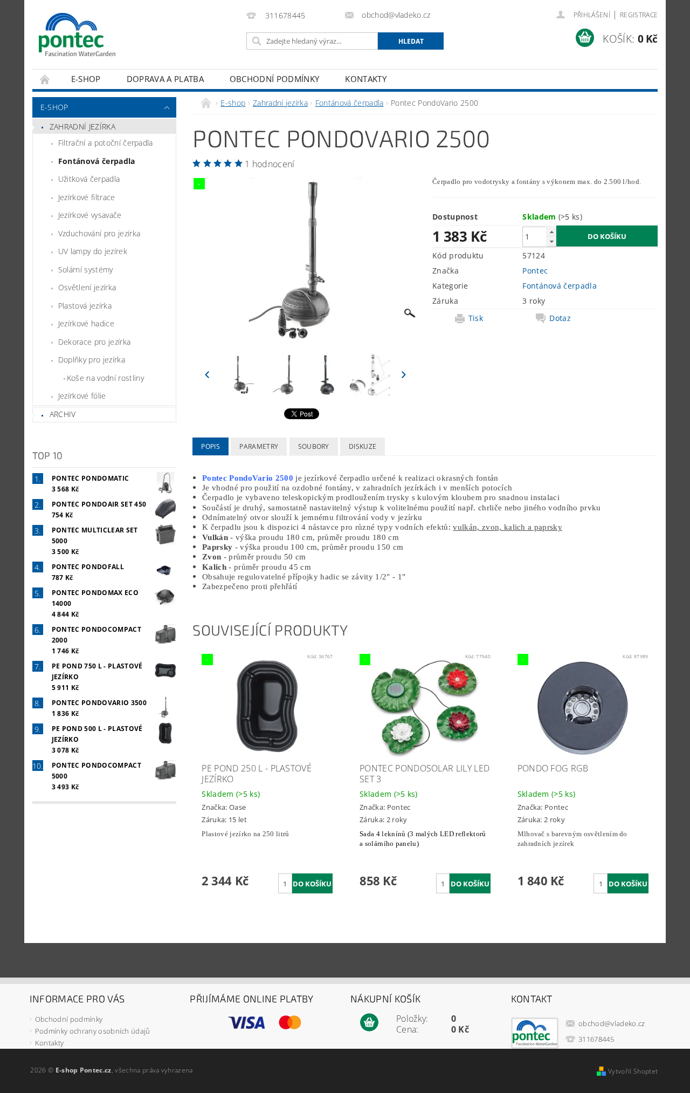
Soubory (313, 446)
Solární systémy (85, 269)
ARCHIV (63, 414)
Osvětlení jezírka (87, 287)
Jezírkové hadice (86, 323)
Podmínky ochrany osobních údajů (92, 1031)
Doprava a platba (165, 78)
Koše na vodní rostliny (105, 378)
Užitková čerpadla (89, 179)
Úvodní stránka (45, 79)
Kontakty (366, 78)
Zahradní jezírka (82, 126)
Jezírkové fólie (82, 396)
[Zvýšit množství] (551, 232)
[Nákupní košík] (369, 1023)
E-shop (86, 78)
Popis (210, 446)
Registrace (639, 14)
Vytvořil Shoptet (633, 1071)
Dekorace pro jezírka (94, 342)
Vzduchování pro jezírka (99, 233)
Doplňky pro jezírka (91, 359)
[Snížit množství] (551, 241)
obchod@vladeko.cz (611, 1023)
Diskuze (362, 446)
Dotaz (560, 318)
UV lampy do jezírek (92, 251)
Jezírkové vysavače (90, 215)
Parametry (258, 446)
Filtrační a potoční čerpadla (105, 143)
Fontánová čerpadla (96, 161)
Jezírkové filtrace (86, 197)
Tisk (475, 318)
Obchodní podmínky (274, 78)
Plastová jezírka (85, 305)
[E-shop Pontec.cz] (77, 35)
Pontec (535, 270)
